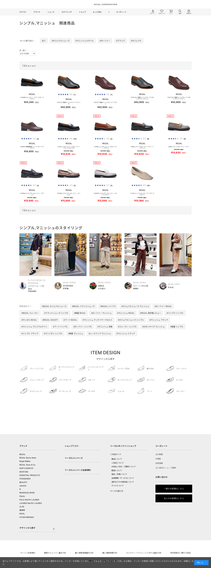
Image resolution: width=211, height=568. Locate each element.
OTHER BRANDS (26, 517)
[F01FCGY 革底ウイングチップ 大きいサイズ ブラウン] (179, 82)
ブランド (36, 12)
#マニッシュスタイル (85, 41)
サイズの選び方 (116, 491)
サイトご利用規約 (27, 553)
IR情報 (158, 459)
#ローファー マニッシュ (101, 313)
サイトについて (118, 486)
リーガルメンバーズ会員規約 (78, 470)
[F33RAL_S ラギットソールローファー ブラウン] (105, 126)
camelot (22, 486)
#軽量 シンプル (176, 326)
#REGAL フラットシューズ (83, 306)
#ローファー (105, 41)
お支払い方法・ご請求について (124, 466)
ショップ (82, 12)
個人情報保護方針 (109, 553)
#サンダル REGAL (29, 320)
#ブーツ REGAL (70, 320)
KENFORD (23, 472)
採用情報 (159, 463)
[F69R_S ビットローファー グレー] (179, 126)
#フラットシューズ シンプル (56, 313)
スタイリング (66, 12)
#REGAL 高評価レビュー (150, 313)
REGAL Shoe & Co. (27, 465)
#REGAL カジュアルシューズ (54, 306)
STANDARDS (24, 479)
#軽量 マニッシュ (75, 333)
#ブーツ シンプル (60, 326)
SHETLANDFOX (26, 468)
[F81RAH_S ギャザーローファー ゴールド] (69, 173)
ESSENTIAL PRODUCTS (29, 475)
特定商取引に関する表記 (180, 553)
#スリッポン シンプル (53, 333)
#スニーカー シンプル (127, 326)
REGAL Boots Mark (27, 458)
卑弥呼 (22, 510)
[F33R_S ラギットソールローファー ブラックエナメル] (69, 126)
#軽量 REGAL (80, 313)
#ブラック (120, 41)
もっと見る (97, 12)
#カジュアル (136, 41)
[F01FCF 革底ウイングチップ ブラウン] (105, 82)
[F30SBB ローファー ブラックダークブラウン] (32, 82)
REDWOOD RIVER (27, 493)
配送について (117, 470)
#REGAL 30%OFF (50, 320)
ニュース (51, 12)
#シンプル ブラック (30, 333)
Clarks (22, 496)
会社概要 (159, 454)
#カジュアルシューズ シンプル (131, 320)
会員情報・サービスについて (123, 478)
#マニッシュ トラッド (126, 333)
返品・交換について (119, 474)
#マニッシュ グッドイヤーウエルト (97, 320)
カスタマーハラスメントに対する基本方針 (143, 553)
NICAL (22, 513)
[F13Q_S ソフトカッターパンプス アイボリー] (142, 173)
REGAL (22, 454)
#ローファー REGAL (163, 306)
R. (20, 489)
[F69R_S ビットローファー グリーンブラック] (142, 126)
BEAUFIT (23, 482)
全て (44, 41)
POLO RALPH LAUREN (29, 500)
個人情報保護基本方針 (84, 553)
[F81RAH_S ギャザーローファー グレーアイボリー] (105, 173)
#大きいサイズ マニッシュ (153, 326)
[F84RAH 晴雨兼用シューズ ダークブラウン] (32, 126)
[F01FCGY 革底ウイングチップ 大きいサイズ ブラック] (142, 82)
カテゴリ (22, 12)
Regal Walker (25, 461)
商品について (117, 459)
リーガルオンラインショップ (123, 446)
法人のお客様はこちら (174, 498)
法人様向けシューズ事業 (165, 468)
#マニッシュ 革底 (105, 326)
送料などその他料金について (123, 482)
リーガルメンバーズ (74, 458)
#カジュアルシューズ (60, 41)
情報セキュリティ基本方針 (55, 553)
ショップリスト (72, 446)
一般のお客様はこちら (174, 488)
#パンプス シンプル (175, 313)
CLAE (21, 506)
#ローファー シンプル (82, 326)
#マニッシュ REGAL (125, 313)
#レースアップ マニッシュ (100, 333)
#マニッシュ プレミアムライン (34, 326)
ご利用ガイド (115, 454)
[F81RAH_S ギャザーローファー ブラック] (32, 173)
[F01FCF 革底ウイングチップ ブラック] (69, 82)
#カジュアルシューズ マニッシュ (135, 306)
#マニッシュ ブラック (159, 320)
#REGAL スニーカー (30, 313)
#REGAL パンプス (108, 306)
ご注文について (118, 463)
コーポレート (121, 12)
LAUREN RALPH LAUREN (30, 503)
